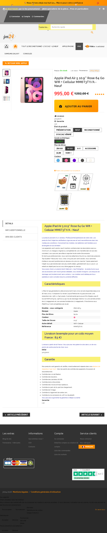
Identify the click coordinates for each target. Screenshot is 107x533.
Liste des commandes (62, 450)
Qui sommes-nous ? (35, 439)
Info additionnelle (15, 230)
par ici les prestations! (29, 9)
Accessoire (90, 148)
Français (89, 447)
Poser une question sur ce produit (68, 171)
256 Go (59, 148)
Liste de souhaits (60, 454)
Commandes (39, 16)
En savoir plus (100, 509)
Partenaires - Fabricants (11, 443)
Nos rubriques (85, 443)
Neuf (77, 130)
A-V (79, 148)
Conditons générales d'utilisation (46, 492)
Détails (9, 224)
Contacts (31, 447)
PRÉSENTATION (63, 130)
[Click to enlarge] (32, 90)
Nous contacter (86, 439)
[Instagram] (103, 9)
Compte (26, 16)
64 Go (70, 148)
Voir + (69, 153)
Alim (58, 153)
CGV (29, 443)
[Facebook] (99, 9)
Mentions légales (20, 492)
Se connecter (59, 439)
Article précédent (17, 414)
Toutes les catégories (44, 27)
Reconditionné (92, 130)
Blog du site (7, 439)
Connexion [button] (15, 16)
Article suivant (90, 414)
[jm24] (10, 36)
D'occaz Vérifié (63, 134)
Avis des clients (13, 237)
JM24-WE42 (94, 71)
